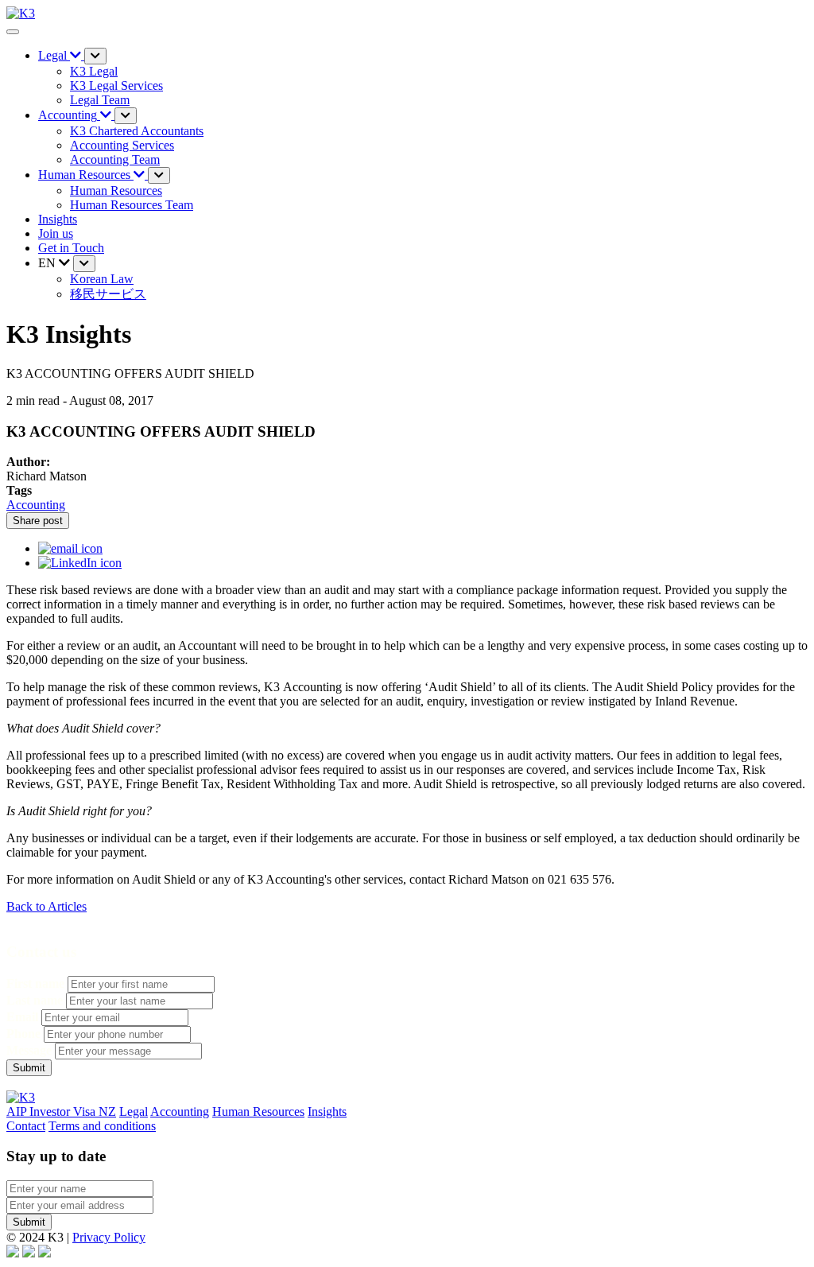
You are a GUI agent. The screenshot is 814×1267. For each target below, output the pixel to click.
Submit (29, 1222)
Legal (133, 1111)
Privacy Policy (108, 1237)
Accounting (35, 504)
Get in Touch (71, 248)
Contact (25, 1126)
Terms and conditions (102, 1126)
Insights (57, 219)
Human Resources (258, 1111)
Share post (38, 521)
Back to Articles (46, 906)
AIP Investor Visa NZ (61, 1111)
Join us (55, 233)
